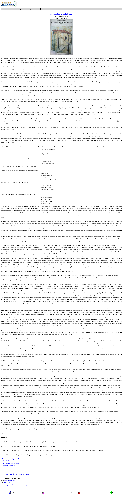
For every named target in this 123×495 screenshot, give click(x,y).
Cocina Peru (85, 9)
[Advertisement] (70, 4)
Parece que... (103, 9)
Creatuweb (55, 9)
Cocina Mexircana (94, 9)
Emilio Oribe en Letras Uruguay (17, 474)
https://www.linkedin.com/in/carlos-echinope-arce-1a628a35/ (20, 487)
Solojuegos (49, 9)
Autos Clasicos (36, 9)
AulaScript (62, 9)
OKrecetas (78, 9)
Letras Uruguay (27, 9)
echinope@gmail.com (9, 480)
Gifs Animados (70, 9)
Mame (42, 9)
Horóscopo (19, 9)
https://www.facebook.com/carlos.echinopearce (18, 485)
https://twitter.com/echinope (11, 482)
